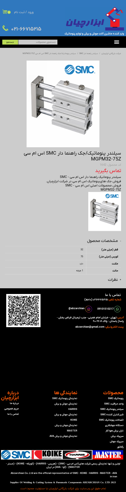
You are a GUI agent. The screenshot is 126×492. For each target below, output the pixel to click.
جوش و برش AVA (59, 436)
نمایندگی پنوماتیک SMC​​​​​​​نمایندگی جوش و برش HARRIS (64, 404)
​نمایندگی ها (65, 393)
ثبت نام (19, 12)
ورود (31, 12)
